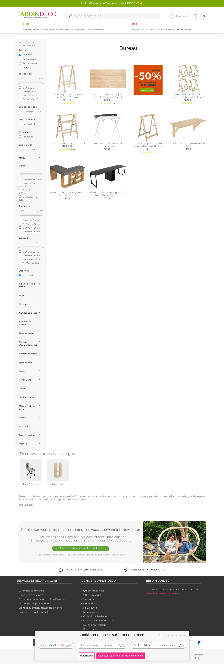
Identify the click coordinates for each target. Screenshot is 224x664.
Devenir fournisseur (94, 624)
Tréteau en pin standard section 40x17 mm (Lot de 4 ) (188, 95)
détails (85, 638)
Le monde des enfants (97, 29)
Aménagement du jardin (52, 29)
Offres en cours (92, 594)
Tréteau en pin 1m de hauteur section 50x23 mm (67, 95)
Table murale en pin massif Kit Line (188, 145)
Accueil (22, 42)
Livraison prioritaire (31, 111)
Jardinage (69, 29)
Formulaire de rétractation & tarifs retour (42, 599)
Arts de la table (147, 29)
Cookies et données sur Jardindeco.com (112, 635)
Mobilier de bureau (28, 45)
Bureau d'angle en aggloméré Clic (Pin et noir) (67, 194)
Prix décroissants (31, 63)
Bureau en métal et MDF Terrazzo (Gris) (107, 145)
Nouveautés (90, 607)
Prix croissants (30, 59)
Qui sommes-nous (93, 590)
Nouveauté (27, 136)
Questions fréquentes (31, 594)
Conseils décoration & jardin (99, 620)
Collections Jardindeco (96, 616)
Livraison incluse (30, 124)
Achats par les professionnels (35, 603)
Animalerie (80, 29)
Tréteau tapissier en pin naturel (67, 143)
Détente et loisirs (183, 29)
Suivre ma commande (31, 590)
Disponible (27, 275)
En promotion (29, 149)
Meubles (135, 29)
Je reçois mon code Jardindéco (81, 548)
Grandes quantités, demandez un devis (40, 607)
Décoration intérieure (165, 29)
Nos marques (91, 612)
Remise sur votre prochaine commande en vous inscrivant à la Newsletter (80, 529)
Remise (26, 67)
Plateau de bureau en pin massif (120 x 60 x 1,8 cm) (107, 95)
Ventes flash (90, 599)
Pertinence (28, 54)
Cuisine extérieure (31, 29)
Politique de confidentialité (34, 612)
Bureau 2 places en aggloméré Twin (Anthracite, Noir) (107, 194)
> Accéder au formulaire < (162, 593)
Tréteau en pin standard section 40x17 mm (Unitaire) (148, 145)
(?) (62, 645)
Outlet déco (90, 603)
